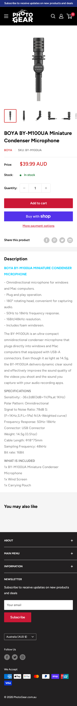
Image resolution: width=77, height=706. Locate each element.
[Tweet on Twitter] (62, 240)
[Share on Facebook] (46, 240)
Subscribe (17, 617)
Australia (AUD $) (16, 636)
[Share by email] (70, 240)
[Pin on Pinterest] (54, 240)
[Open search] (53, 16)
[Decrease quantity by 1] (24, 188)
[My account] (61, 16)
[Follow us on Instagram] (22, 657)
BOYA (8, 150)
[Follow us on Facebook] (7, 657)
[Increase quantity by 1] (46, 188)
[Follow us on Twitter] (15, 657)
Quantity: (10, 188)
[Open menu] (6, 16)
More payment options (38, 226)
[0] (69, 16)
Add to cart (38, 203)
